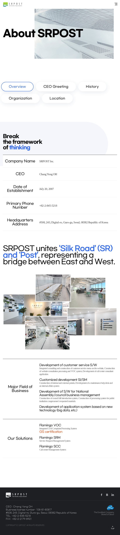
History (92, 87)
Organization (20, 98)
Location (57, 98)
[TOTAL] (116, 4)
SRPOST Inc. (13, 4)
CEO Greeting (55, 87)
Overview (17, 87)
